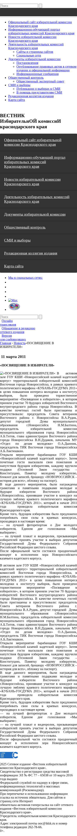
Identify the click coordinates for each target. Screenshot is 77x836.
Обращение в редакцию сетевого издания (17, 330)
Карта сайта (16, 100)
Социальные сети (28, 55)
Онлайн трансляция (8, 322)
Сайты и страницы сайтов (34, 51)
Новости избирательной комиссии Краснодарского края (32, 38)
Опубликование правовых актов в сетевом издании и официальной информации (46, 68)
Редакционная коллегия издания (31, 96)
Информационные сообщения (37, 74)
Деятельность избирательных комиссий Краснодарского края (36, 46)
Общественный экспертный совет (40, 81)
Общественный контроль (26, 77)
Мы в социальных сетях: (25, 277)
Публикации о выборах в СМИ (38, 88)
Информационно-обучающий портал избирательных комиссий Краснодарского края (41, 31)
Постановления (27, 63)
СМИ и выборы (19, 85)
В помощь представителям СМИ (39, 92)
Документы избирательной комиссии (34, 59)
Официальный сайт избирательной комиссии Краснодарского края (32, 142)
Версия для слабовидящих (13, 337)
